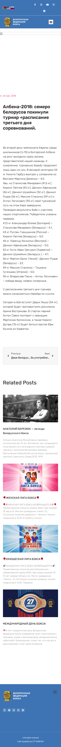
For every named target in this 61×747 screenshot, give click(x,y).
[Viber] (53, 4)
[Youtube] (47, 4)
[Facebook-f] (35, 4)
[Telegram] (44, 11)
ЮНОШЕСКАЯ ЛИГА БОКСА (23, 559)
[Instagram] (41, 4)
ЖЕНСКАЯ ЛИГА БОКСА (21, 497)
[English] (9, 7)
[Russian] (13, 7)
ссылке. (50, 293)
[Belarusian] (5, 7)
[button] (51, 22)
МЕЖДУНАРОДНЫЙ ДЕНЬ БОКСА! (24, 623)
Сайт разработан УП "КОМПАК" (30, 741)
